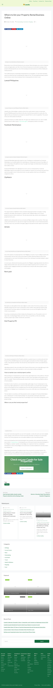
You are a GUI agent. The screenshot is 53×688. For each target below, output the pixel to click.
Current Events (8, 550)
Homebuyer (43, 655)
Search (41, 641)
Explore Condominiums (26, 468)
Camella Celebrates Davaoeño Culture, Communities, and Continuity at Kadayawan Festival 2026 (26, 622)
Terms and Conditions (46, 685)
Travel (6, 559)
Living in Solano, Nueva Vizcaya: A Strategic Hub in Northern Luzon (19, 629)
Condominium (11, 665)
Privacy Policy (37, 685)
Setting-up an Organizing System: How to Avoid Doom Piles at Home (19, 632)
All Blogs (7, 547)
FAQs (30, 1)
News (6, 552)
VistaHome (23, 657)
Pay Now (35, 1)
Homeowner (43, 657)
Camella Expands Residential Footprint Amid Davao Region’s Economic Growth (22, 624)
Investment (25, 21)
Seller (42, 658)
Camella (7, 484)
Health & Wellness (9, 562)
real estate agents (23, 121)
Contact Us (41, 1)
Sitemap (49, 669)
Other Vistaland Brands (3, 669)
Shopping (31, 21)
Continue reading (6, 523)
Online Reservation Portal (16, 669)
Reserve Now (48, 1)
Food (6, 567)
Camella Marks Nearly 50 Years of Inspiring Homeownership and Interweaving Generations (24, 627)
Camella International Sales (30, 671)
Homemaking (20, 21)
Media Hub (36, 664)
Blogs (35, 658)
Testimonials (3, 664)
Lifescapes (10, 657)
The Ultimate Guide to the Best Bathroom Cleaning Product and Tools (43, 525)
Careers (2, 665)
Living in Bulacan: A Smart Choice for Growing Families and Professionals (9, 514)
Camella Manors (14, 442)
